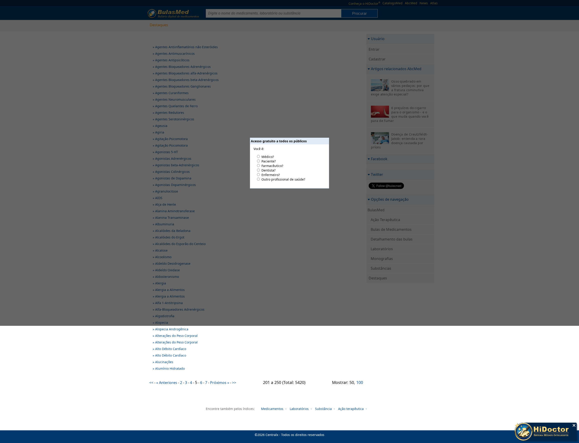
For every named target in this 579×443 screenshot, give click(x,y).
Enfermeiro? (270, 175)
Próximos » (219, 382)
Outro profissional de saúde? (283, 179)
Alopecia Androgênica (171, 329)
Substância (323, 409)
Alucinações (164, 362)
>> (234, 382)
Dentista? (268, 170)
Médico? (267, 157)
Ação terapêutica (351, 409)
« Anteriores (166, 382)
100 (359, 382)
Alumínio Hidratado (170, 368)
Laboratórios (299, 409)
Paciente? (268, 161)
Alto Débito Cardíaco (170, 349)
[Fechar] (574, 425)
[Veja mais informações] (546, 432)
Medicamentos (272, 409)
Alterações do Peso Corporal (176, 335)
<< (151, 382)
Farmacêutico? (272, 166)
